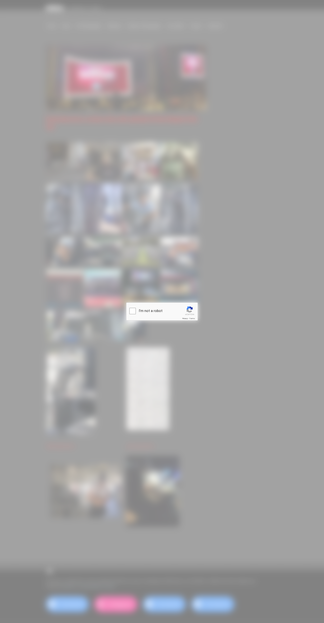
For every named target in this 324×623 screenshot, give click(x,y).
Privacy (185, 318)
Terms (192, 318)
